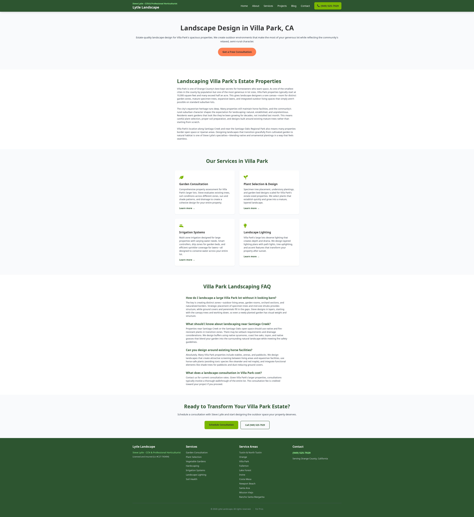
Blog (293, 6)
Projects (282, 6)
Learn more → (187, 208)
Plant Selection (194, 456)
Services (268, 6)
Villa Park (244, 461)
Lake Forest (245, 470)
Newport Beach (247, 483)
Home (244, 6)
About (255, 6)
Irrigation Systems (195, 470)
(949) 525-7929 (302, 452)
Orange (243, 456)
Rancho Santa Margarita (251, 496)
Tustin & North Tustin (250, 452)
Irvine (242, 474)
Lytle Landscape (155, 5)
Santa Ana (244, 488)
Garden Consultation (197, 452)
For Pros (259, 509)
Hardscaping (192, 465)
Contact (305, 6)
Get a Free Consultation (237, 52)
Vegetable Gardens (196, 461)
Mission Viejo (246, 492)
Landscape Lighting (196, 474)
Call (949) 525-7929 (255, 424)
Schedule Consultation (221, 424)
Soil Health (191, 479)
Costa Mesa (245, 479)
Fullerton (244, 465)
